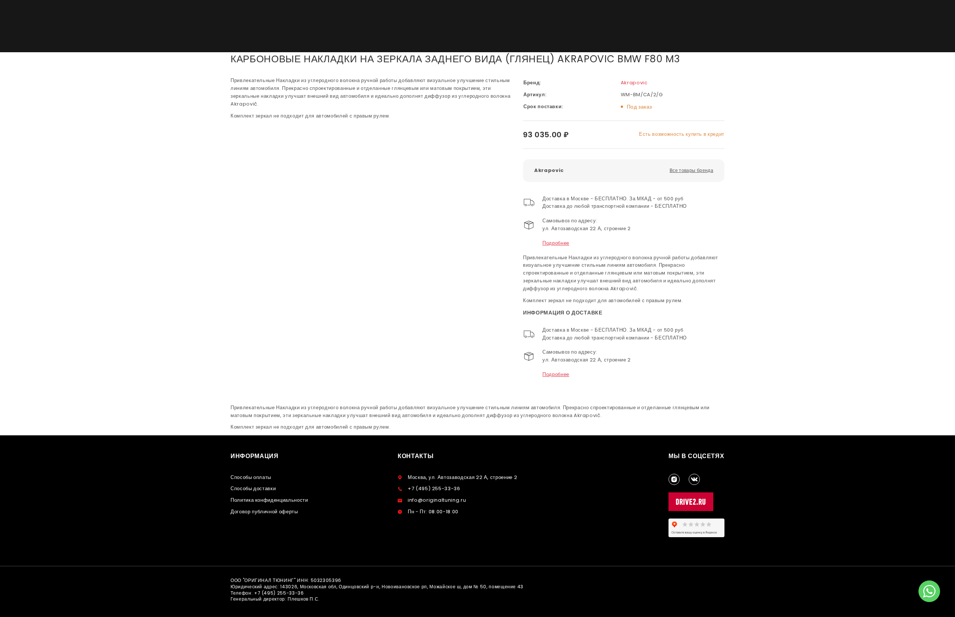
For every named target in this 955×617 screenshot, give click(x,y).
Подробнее (555, 243)
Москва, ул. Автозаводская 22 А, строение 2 (462, 477)
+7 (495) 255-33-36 (434, 488)
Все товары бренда (691, 170)
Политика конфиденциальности (269, 500)
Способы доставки (253, 488)
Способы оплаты (251, 477)
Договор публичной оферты (264, 511)
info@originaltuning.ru (437, 500)
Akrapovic (634, 82)
